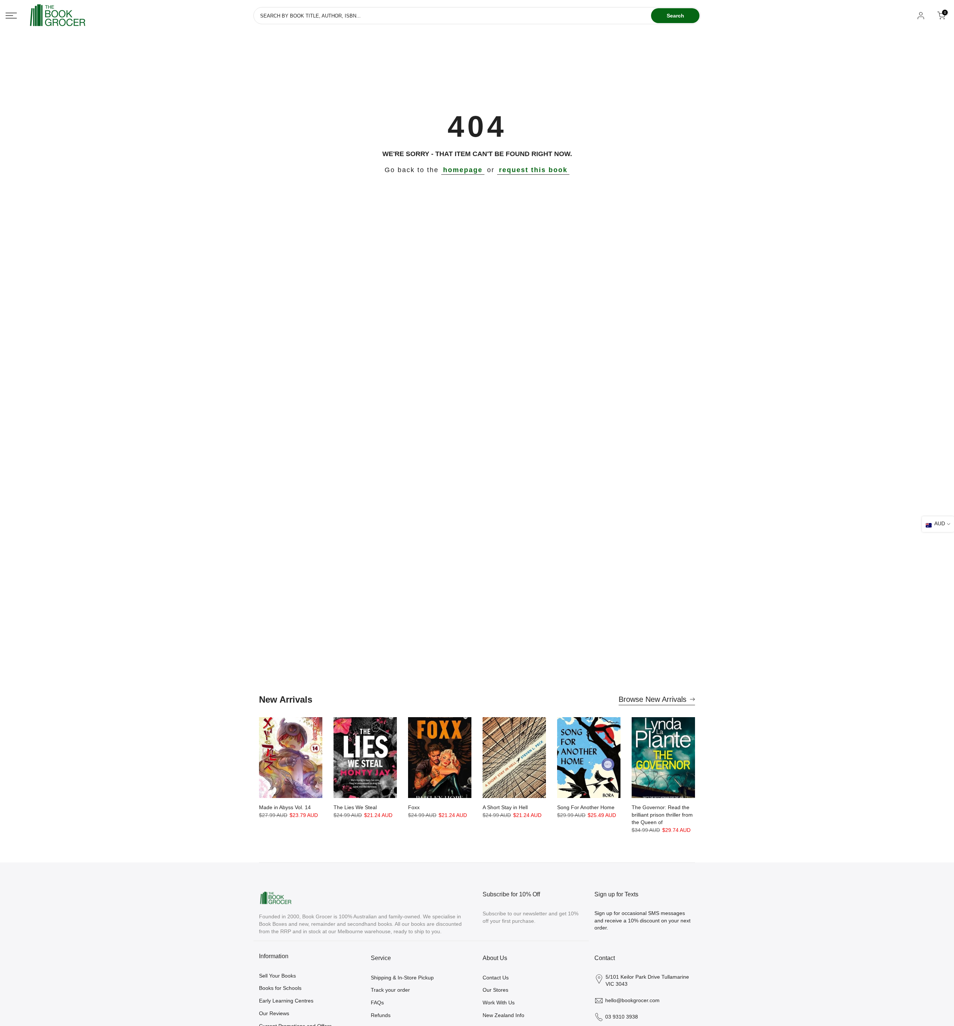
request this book (533, 170)
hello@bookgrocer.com (632, 1000)
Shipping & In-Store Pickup (402, 978)
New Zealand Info (503, 1015)
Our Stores (495, 990)
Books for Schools (280, 988)
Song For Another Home (586, 807)
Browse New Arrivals (652, 699)
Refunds (381, 1015)
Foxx (414, 807)
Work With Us (499, 1003)
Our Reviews (274, 1013)
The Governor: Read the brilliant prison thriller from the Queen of (662, 814)
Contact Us (496, 978)
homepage (463, 170)
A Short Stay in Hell (505, 807)
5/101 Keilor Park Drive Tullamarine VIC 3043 (647, 980)
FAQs (377, 1003)
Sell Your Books (277, 976)
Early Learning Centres (286, 1001)
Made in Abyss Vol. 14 (285, 807)
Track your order (390, 990)
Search (675, 16)
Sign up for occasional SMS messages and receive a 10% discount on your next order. (642, 920)
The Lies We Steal (355, 807)
